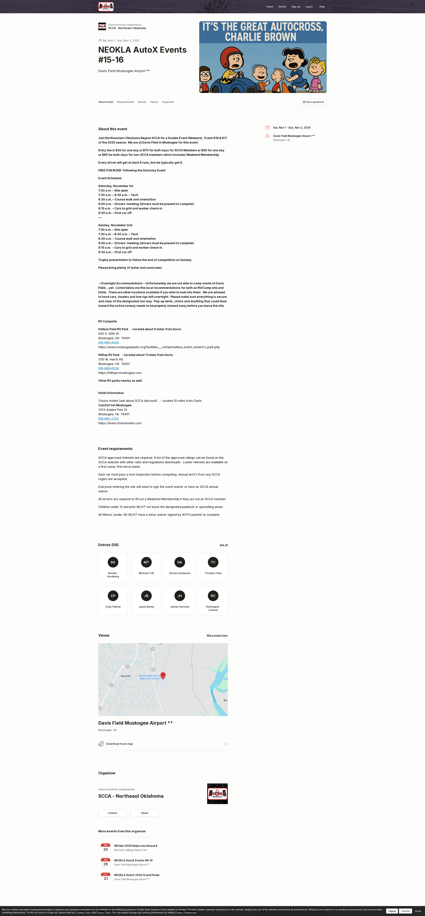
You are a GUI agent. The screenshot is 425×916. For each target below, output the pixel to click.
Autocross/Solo (117, 24)
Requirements (125, 101)
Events (282, 6)
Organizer (168, 101)
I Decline (405, 911)
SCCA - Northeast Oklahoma (127, 28)
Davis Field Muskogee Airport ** (124, 71)
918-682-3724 (108, 418)
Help (322, 6)
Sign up (296, 6)
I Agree (392, 911)
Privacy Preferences (185, 912)
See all (224, 544)
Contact (112, 813)
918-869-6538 (108, 368)
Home (269, 6)
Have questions (315, 101)
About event (105, 101)
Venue (154, 101)
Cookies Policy (83, 912)
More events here (217, 635)
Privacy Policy (103, 912)
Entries (142, 101)
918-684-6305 (108, 342)
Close (418, 911)
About (144, 813)
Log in (309, 6)
